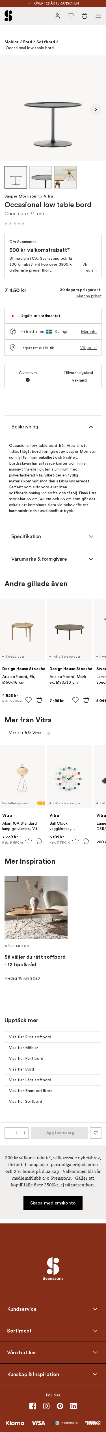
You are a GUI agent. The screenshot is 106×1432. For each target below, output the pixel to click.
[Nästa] (95, 109)
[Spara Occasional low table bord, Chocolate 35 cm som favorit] (95, 1133)
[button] (15, 223)
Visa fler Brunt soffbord (31, 1091)
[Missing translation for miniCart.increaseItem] (25, 1133)
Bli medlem (90, 267)
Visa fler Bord (21, 1069)
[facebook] (32, 1406)
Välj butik (88, 347)
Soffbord (45, 42)
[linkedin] (73, 1406)
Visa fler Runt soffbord (30, 1037)
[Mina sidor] (57, 16)
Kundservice (21, 1308)
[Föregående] (10, 109)
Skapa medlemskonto (53, 1203)
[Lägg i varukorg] (39, 699)
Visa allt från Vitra (25, 733)
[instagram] (46, 1406)
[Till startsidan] (8, 15)
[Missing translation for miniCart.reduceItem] (8, 1133)
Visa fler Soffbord (25, 1101)
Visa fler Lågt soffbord (30, 1080)
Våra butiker (21, 1352)
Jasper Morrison (20, 196)
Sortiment (19, 1330)
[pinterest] (60, 1406)
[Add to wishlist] (28, 700)
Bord (27, 42)
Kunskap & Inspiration (33, 1374)
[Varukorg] (84, 16)
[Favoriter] (71, 16)
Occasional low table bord (30, 48)
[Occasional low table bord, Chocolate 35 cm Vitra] (53, 108)
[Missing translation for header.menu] (98, 16)
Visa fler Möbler (23, 1048)
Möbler (12, 42)
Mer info (89, 331)
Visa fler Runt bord (26, 1058)
